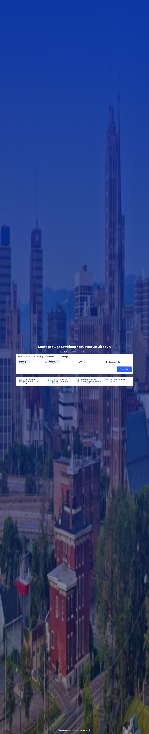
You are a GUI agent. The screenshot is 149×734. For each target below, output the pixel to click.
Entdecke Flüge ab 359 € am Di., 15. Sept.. (73, 352)
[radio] (24, 356)
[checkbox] (63, 356)
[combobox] (30, 362)
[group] (31, 362)
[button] (129, 3)
